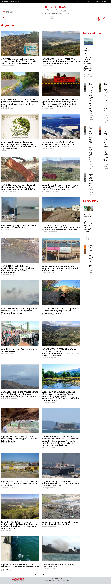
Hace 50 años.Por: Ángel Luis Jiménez (91, 179)
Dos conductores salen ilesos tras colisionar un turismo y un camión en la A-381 (91, 98)
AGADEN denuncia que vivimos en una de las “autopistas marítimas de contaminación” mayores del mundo (19, 394)
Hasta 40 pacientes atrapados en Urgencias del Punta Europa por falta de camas (106, 98)
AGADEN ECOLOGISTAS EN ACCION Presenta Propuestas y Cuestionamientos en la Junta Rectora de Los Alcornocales (60, 352)
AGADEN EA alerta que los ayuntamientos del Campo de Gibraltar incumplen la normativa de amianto (61, 227)
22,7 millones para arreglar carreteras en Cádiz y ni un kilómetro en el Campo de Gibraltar (88, 59)
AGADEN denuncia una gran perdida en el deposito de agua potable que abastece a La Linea (61, 310)
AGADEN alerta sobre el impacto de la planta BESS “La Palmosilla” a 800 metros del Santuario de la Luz (60, 187)
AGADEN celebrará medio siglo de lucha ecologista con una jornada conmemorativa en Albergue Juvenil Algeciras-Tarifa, (18, 145)
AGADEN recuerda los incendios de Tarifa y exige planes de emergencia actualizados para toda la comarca (18, 61)
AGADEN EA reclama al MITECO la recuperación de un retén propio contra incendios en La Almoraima (61, 61)
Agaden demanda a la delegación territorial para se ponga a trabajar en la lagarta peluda (19, 438)
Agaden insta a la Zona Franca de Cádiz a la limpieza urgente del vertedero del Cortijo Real (19, 483)
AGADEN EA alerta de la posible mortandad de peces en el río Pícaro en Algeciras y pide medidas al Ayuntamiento (19, 269)
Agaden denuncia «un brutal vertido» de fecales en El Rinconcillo (60, 523)
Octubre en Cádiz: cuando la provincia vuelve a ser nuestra (91, 256)
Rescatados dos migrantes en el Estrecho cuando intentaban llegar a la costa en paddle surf (106, 144)
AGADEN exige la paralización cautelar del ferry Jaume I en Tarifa (19, 226)
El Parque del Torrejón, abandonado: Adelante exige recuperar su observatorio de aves (91, 143)
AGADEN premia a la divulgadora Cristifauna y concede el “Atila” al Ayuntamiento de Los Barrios (58, 144)
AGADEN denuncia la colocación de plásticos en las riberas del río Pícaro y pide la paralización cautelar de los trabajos (19, 102)
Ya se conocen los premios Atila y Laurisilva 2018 (58, 565)
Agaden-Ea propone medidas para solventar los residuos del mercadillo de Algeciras (20, 566)
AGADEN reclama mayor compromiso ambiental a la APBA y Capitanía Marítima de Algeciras (19, 310)
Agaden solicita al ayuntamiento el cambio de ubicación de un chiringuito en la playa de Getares (60, 268)
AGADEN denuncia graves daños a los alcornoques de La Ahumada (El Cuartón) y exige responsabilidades (19, 187)
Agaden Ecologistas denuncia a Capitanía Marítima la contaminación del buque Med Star (60, 483)
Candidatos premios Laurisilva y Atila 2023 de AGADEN (19, 350)
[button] (4, 18)
